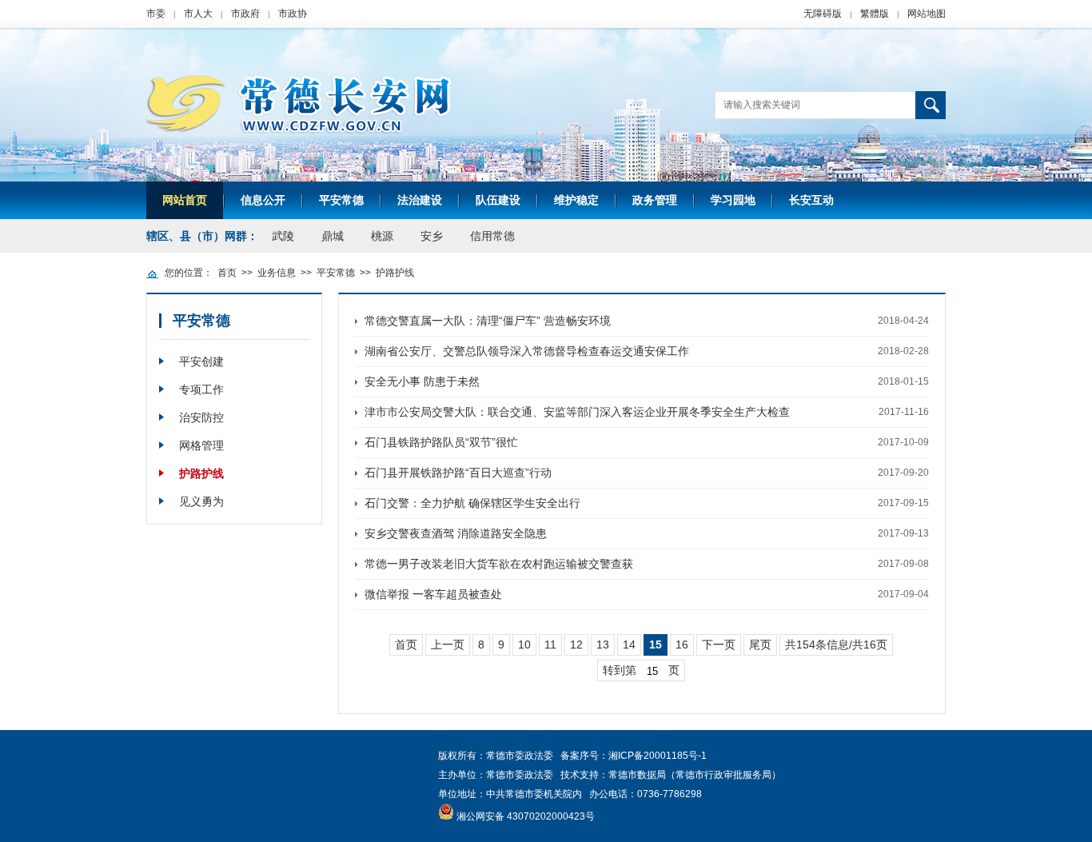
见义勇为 (201, 501)
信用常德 (492, 235)
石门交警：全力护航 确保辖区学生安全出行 (472, 503)
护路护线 (395, 272)
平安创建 (201, 361)
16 (682, 644)
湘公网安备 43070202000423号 (525, 816)
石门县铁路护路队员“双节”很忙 (441, 442)
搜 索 (930, 105)
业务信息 (276, 272)
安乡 (431, 235)
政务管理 (654, 200)
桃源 (382, 235)
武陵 (283, 235)
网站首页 (184, 200)
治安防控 (201, 417)
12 (576, 644)
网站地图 (926, 13)
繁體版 (874, 13)
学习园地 (733, 200)
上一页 (447, 644)
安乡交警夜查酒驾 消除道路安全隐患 (456, 533)
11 (550, 644)
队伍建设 (498, 200)
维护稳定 (576, 200)
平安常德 (341, 200)
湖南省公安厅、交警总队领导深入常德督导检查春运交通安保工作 (527, 351)
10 (524, 644)
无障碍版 (822, 13)
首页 (227, 272)
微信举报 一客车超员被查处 (433, 594)
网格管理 (201, 445)
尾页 (760, 644)
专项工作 (201, 389)
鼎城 (332, 235)
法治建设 (419, 200)
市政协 (292, 13)
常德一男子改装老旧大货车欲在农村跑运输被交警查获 (499, 563)
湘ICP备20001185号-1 (657, 755)
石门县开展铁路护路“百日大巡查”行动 (458, 472)
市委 (155, 13)
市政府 (245, 13)
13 (602, 644)
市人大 (198, 13)
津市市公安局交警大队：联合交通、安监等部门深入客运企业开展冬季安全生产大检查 (577, 411)
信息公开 (263, 200)
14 (629, 644)
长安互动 (811, 200)
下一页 (718, 644)
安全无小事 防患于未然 (422, 381)
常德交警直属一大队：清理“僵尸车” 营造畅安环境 (488, 320)
